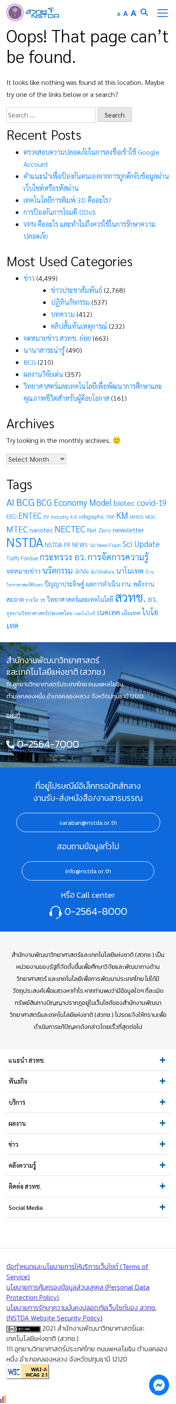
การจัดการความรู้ (118, 556)
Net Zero (99, 530)
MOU (150, 517)
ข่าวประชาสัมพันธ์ (76, 290)
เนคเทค (108, 612)
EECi (11, 516)
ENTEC (30, 515)
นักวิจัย (82, 571)
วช (42, 600)
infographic (92, 516)
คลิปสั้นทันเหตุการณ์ (79, 326)
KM (122, 515)
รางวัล (32, 600)
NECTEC (70, 529)
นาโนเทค (130, 570)
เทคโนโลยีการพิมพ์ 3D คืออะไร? (67, 199)
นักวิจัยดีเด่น (102, 571)
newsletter (128, 529)
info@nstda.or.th (88, 871)
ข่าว (29, 278)
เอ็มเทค (131, 612)
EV (46, 517)
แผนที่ (13, 715)
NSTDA (24, 542)
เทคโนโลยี (84, 613)
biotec (124, 502)
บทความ (63, 314)
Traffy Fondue (22, 558)
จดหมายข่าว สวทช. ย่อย (57, 338)
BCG (29, 362)
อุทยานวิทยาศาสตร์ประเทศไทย (39, 613)
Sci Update (141, 543)
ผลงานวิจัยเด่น (43, 374)
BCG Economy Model (74, 502)
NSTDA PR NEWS (66, 544)
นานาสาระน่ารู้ (44, 350)
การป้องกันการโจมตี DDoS (59, 211)
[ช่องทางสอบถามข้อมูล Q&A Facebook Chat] (159, 1384)
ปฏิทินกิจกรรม (70, 302)
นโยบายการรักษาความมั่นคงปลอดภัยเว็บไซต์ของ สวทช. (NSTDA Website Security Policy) (81, 1312)
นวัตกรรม (57, 570)
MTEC (17, 529)
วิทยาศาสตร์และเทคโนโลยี (80, 599)
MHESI (137, 517)
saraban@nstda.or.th (88, 822)
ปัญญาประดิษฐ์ (64, 584)
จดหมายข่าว (23, 570)
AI (10, 501)
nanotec (41, 530)
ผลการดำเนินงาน (108, 584)
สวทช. (130, 597)
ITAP (110, 517)
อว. (152, 599)
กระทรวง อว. (63, 556)
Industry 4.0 (64, 516)
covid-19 (152, 502)
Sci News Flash (105, 544)
